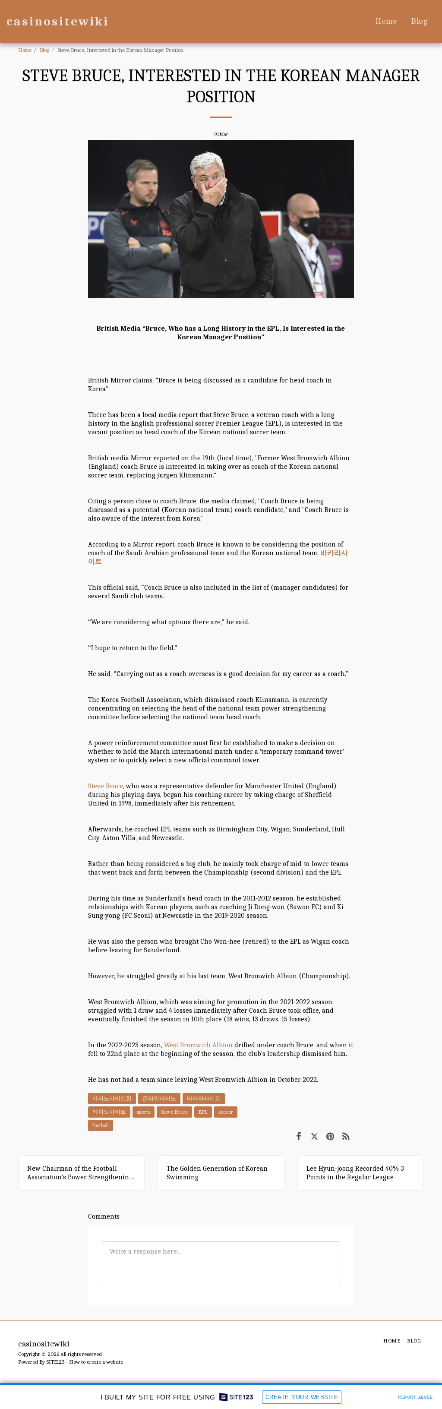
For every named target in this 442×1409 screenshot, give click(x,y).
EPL (203, 1112)
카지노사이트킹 (112, 1098)
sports (143, 1112)
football (100, 1125)
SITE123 (55, 1361)
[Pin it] (330, 1136)
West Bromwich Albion (198, 1045)
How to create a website (96, 1361)
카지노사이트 (109, 1112)
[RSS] (346, 1136)
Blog (44, 50)
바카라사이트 (204, 1098)
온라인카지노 (159, 1098)
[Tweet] (314, 1136)
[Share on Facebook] (298, 1136)
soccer (225, 1112)
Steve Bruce (105, 786)
